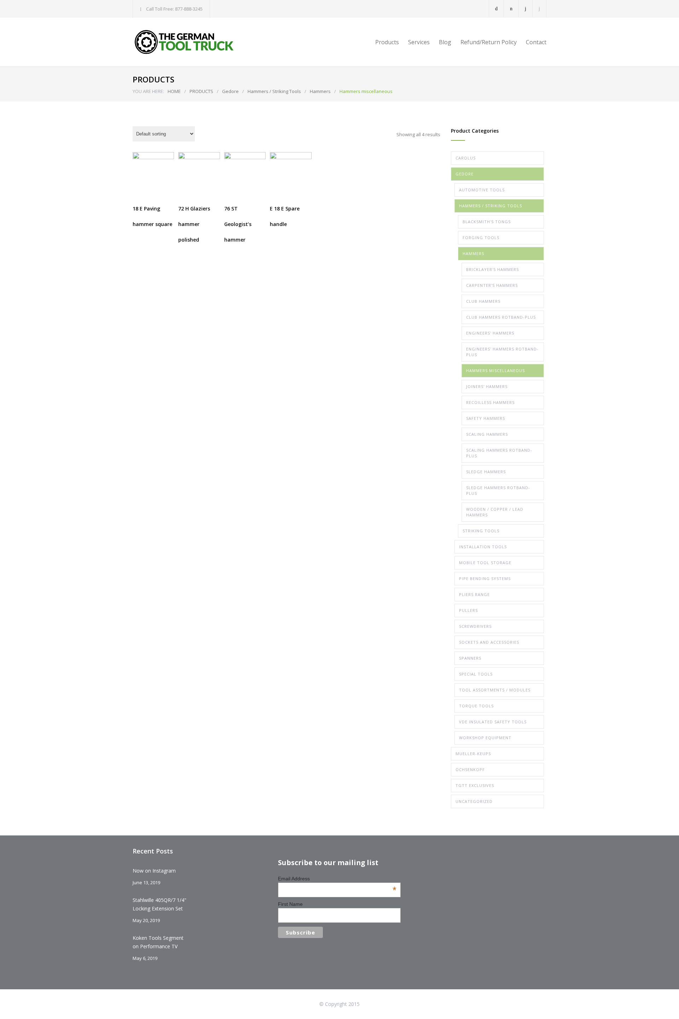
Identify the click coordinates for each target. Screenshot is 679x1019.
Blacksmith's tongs (487, 221)
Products (387, 42)
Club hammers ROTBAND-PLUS (501, 317)
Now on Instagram (154, 870)
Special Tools (476, 674)
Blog (445, 42)
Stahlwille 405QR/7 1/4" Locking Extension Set (159, 904)
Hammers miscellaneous (495, 370)
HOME (174, 91)
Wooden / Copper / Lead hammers (494, 511)
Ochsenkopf (470, 769)
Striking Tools (481, 530)
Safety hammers (485, 418)
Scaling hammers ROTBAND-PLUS (499, 452)
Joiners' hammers (486, 386)
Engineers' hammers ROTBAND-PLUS (502, 351)
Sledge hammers (486, 471)
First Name (290, 904)
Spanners (470, 658)
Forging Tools (481, 237)
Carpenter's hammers (492, 285)
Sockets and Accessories (489, 642)
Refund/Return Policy (488, 42)
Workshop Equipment (485, 737)
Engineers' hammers (490, 333)
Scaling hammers (487, 434)
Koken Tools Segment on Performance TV (158, 942)
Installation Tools (483, 546)
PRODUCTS (201, 91)
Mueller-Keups (473, 753)
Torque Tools (476, 705)
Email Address (337, 878)
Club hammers (483, 301)
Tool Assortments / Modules (494, 690)
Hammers (320, 91)
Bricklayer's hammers (492, 269)
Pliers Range (474, 594)
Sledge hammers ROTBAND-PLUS (498, 490)
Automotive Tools (482, 189)
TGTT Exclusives (474, 785)
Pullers (468, 610)
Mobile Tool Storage (485, 562)
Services (419, 42)
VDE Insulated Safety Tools (493, 721)
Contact (536, 42)
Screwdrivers (475, 626)
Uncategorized (474, 801)
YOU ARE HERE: (148, 91)
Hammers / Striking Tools (274, 91)
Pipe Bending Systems (485, 578)
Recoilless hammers (490, 402)
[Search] (539, 8)
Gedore (230, 91)
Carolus (465, 158)
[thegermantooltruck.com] (198, 42)
